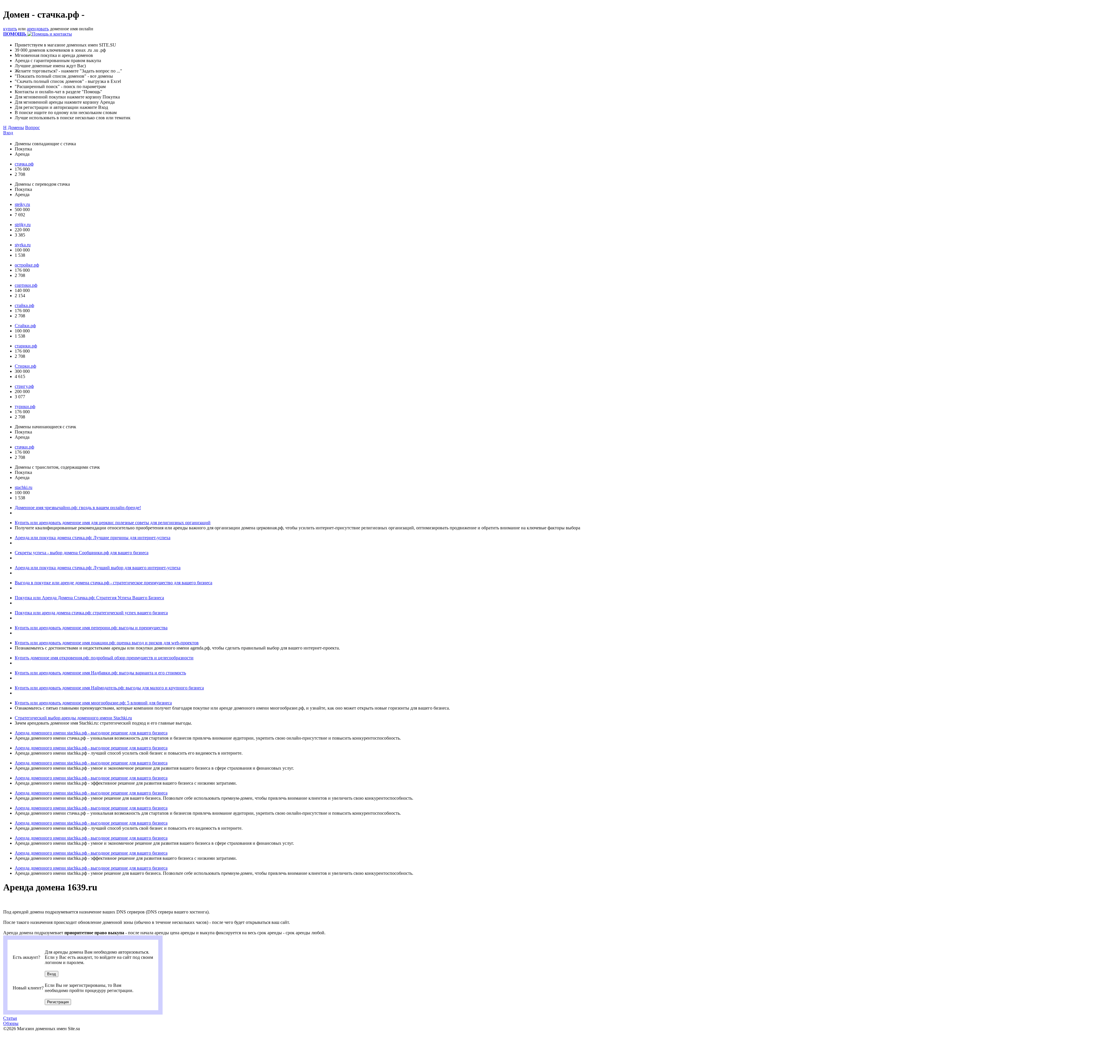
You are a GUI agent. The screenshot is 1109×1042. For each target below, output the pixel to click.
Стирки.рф (25, 366)
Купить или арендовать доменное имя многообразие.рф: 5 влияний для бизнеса (93, 702)
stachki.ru (23, 487)
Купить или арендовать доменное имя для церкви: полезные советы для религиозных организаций (113, 522)
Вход (8, 132)
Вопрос (32, 127)
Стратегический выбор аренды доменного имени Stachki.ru (73, 717)
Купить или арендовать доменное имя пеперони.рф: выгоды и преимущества (91, 627)
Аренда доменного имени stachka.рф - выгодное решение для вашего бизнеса (91, 732)
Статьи (10, 1018)
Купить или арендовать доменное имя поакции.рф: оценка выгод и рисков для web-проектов (107, 642)
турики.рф (25, 406)
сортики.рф (26, 285)
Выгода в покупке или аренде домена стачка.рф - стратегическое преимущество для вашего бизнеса (113, 582)
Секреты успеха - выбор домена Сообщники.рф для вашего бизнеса (81, 552)
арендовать (38, 28)
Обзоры (10, 1023)
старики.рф (26, 345)
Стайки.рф (25, 325)
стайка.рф (24, 305)
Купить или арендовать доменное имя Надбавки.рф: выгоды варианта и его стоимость (100, 672)
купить (10, 28)
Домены (16, 127)
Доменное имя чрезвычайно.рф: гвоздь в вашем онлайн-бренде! (78, 507)
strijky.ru (23, 224)
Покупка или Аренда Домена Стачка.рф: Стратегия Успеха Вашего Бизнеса (89, 597)
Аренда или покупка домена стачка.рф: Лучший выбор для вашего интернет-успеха (98, 567)
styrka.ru (23, 244)
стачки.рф (24, 446)
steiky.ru (22, 204)
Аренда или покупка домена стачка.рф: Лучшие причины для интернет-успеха (92, 537)
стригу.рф (24, 386)
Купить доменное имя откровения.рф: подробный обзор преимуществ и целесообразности (104, 657)
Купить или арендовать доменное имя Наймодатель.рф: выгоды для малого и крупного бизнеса (109, 687)
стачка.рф (24, 163)
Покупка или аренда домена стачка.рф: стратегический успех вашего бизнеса (91, 612)
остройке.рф (27, 265)
